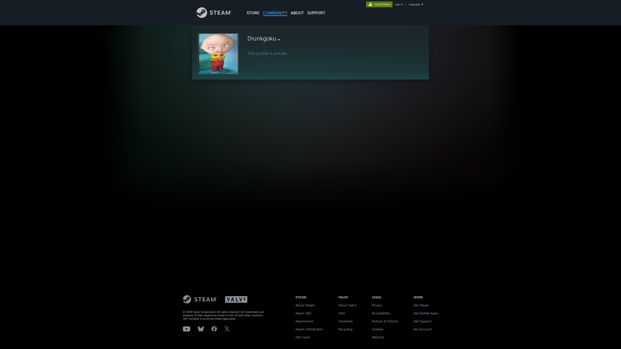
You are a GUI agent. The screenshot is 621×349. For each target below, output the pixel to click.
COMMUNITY (275, 12)
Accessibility (381, 313)
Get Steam (421, 305)
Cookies (377, 329)
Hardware (345, 321)
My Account (423, 329)
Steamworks (304, 321)
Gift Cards (302, 337)
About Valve (347, 305)
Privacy (377, 305)
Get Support (423, 321)
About (297, 12)
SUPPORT (316, 12)
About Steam (305, 305)
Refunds (378, 337)
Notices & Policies (385, 321)
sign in (399, 4)
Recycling (345, 329)
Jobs (341, 313)
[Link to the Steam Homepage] (214, 17)
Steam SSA (303, 313)
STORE (253, 12)
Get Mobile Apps (426, 313)
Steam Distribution (309, 329)
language (414, 4)
